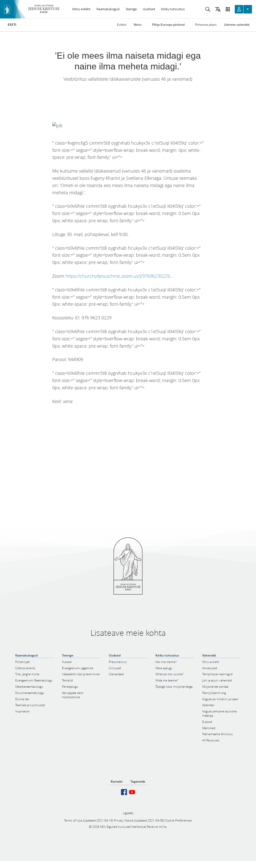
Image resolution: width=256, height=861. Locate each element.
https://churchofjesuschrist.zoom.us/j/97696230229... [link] (119, 276)
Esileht (121, 24)
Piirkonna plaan (205, 24)
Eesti (12, 24)
